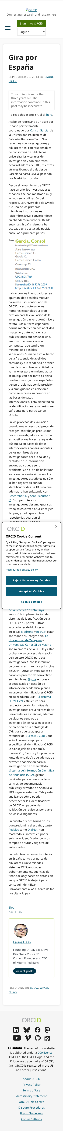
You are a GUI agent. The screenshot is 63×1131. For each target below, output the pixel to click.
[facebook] (37, 1032)
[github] (38, 1040)
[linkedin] (16, 1032)
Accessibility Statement (31, 1096)
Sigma (32, 679)
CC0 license (45, 1053)
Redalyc (14, 830)
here (49, 115)
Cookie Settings (31, 1119)
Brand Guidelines (31, 1113)
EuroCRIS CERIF (36, 736)
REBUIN (41, 632)
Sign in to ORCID (31, 23)
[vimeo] (27, 1040)
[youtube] (17, 1040)
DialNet (32, 830)
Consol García (39, 130)
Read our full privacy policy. (22, 569)
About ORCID (31, 1079)
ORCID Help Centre (31, 1102)
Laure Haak (22, 942)
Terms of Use (31, 1090)
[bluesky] (26, 1032)
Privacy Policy (31, 1085)
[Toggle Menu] (7, 28)
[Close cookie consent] (56, 526)
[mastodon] (47, 1032)
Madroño (27, 632)
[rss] (47, 1040)
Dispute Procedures (31, 1107)
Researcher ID (18, 496)
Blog (12, 907)
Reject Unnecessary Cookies (31, 580)
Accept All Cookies (31, 591)
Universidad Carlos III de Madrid (30, 645)
